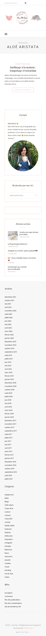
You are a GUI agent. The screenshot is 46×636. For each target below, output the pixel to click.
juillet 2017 (8, 438)
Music (7, 553)
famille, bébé (9, 525)
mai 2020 (8, 324)
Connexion (9, 596)
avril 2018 (8, 407)
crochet (7, 522)
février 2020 (9, 335)
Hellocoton (9, 536)
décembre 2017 (10, 420)
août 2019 (8, 355)
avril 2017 (8, 448)
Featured (8, 529)
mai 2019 (8, 365)
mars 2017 (8, 451)
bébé (7, 498)
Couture (8, 515)
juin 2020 (8, 321)
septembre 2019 (11, 352)
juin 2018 (8, 400)
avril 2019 (8, 369)
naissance (8, 556)
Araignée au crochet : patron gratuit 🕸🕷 (23, 251)
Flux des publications (12, 600)
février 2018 (9, 414)
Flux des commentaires (13, 603)
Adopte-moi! (9, 495)
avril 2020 (8, 328)
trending (8, 570)
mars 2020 (8, 331)
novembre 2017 (10, 424)
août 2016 (8, 475)
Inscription (8, 593)
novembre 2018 (10, 386)
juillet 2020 (8, 317)
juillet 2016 (8, 479)
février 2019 (9, 376)
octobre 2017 (9, 427)
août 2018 (8, 393)
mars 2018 (8, 410)
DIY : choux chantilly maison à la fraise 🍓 (22, 259)
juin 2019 (8, 362)
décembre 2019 (10, 341)
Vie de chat (9, 573)
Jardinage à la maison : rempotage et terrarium (23, 69)
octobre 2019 (9, 348)
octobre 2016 (9, 468)
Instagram (8, 543)
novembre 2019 (10, 345)
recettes (8, 563)
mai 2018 (8, 403)
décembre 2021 (10, 297)
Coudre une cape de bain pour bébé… (28, 233)
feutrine (8, 532)
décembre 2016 (10, 462)
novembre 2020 (10, 311)
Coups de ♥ (9, 508)
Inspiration (9, 539)
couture (7, 512)
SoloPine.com (28, 628)
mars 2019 (8, 372)
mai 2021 (8, 304)
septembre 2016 (11, 472)
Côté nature (23, 64)
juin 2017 (8, 441)
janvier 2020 (9, 338)
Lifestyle (8, 546)
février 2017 (9, 455)
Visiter (7, 577)
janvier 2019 (9, 379)
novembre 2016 (10, 465)
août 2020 (8, 314)
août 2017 (8, 434)
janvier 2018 (9, 417)
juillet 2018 (8, 396)
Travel (7, 567)
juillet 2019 (8, 359)
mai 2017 (8, 444)
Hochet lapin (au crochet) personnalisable (17, 268)
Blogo (7, 501)
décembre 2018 (10, 383)
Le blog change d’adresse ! (18, 244)
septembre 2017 (11, 431)
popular (8, 560)
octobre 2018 (9, 389)
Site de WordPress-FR (13, 606)
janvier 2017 (9, 458)
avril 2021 (8, 307)
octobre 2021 (9, 300)
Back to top (22, 632)
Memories (8, 549)
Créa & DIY (8, 519)
